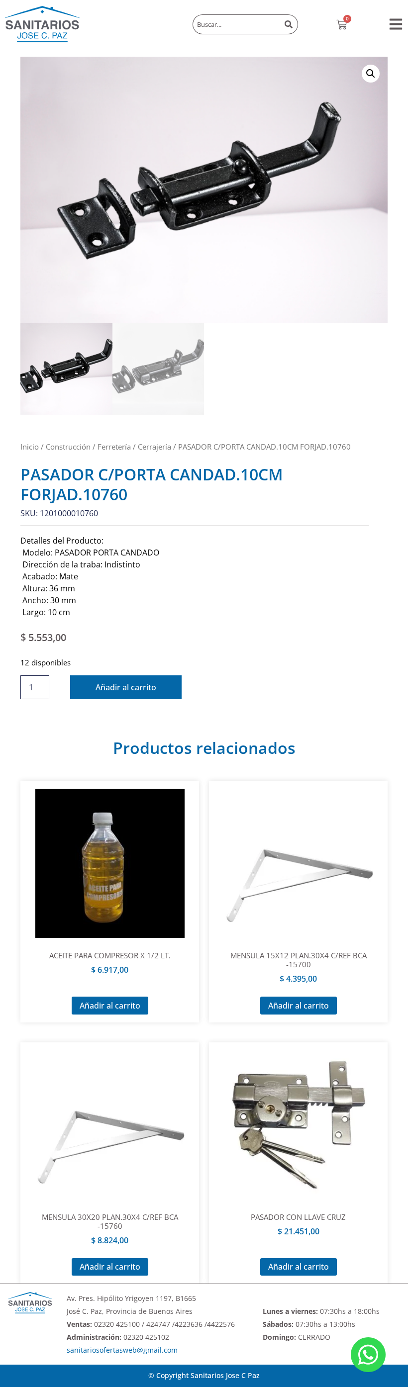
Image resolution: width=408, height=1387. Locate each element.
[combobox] (236, 24)
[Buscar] (289, 24)
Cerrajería (154, 447)
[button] (396, 24)
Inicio (29, 447)
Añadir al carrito (126, 687)
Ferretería (114, 447)
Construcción (68, 447)
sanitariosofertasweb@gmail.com (122, 1350)
